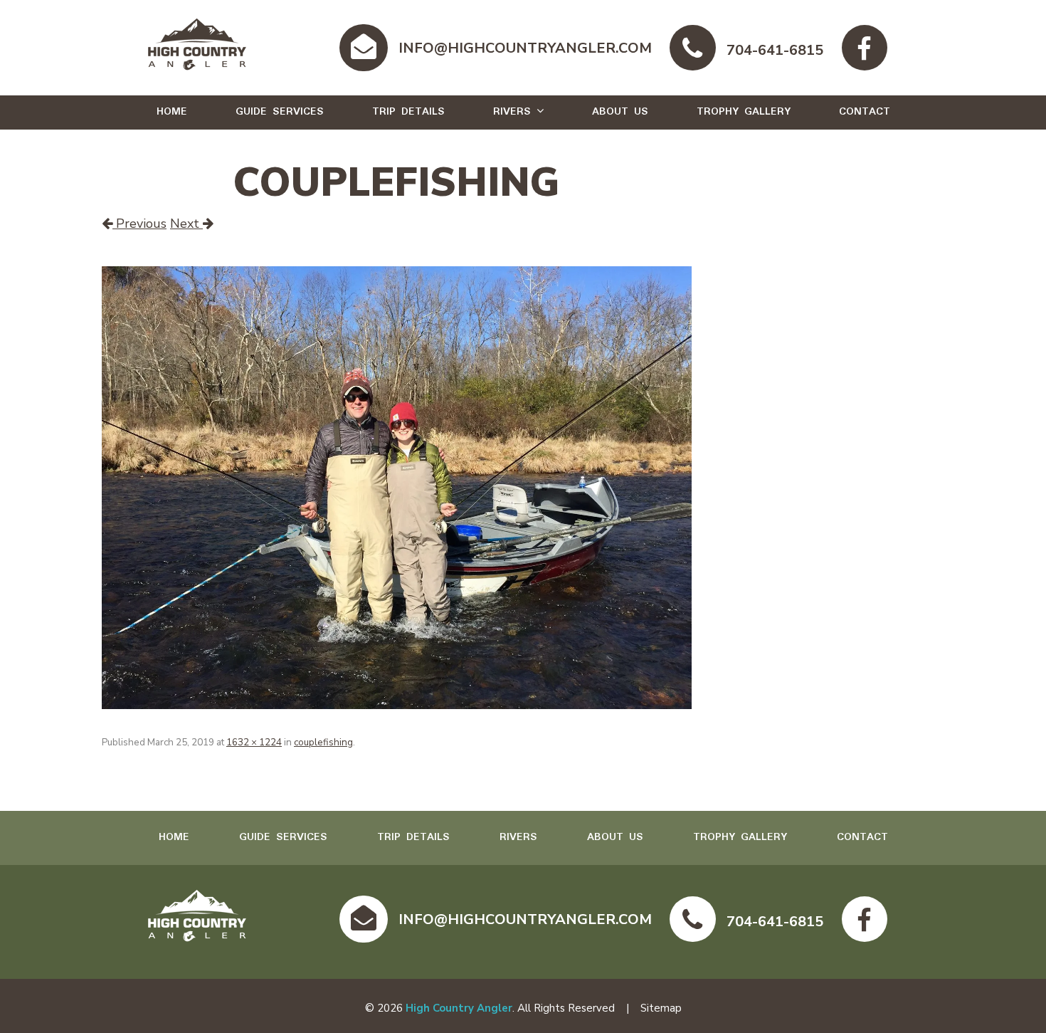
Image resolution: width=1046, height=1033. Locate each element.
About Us (620, 111)
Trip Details (408, 111)
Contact (864, 111)
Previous (139, 223)
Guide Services (280, 111)
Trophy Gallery (744, 111)
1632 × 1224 (254, 742)
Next (186, 223)
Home (172, 111)
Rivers (512, 111)
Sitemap (661, 1008)
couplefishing (323, 742)
